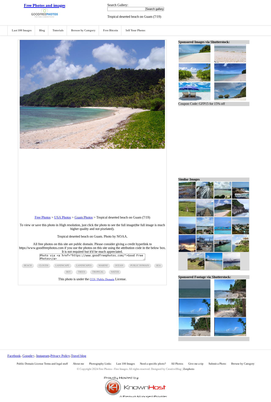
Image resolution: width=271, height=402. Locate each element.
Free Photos (43, 217)
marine (103, 265)
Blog (42, 30)
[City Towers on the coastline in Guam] (222, 197)
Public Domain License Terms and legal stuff (42, 363)
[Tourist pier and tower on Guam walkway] (204, 215)
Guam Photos (84, 217)
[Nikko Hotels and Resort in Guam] (240, 233)
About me (78, 363)
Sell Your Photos (135, 30)
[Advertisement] (92, 178)
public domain (139, 265)
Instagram (42, 356)
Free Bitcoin (110, 30)
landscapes (83, 265)
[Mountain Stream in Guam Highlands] (187, 215)
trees (81, 272)
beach (28, 265)
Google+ (28, 356)
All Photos (177, 363)
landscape (62, 265)
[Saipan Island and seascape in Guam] (222, 233)
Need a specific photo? (153, 363)
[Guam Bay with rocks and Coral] (187, 197)
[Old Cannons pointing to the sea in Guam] (196, 268)
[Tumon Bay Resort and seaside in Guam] (204, 233)
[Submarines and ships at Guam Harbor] (222, 251)
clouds (43, 265)
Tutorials (58, 30)
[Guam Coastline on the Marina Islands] (240, 197)
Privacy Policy (60, 356)
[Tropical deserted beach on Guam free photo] (92, 147)
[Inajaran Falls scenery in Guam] (204, 197)
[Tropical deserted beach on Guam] (222, 215)
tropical (98, 272)
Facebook (14, 356)
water (115, 272)
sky (68, 272)
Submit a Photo (217, 363)
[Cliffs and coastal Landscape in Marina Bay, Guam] (240, 215)
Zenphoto (188, 369)
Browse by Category (83, 30)
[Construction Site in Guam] (204, 251)
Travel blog (78, 356)
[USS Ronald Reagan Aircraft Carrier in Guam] (231, 268)
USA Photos (62, 217)
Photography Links (100, 363)
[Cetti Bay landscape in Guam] (187, 233)
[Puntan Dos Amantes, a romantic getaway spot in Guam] (240, 251)
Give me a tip (195, 363)
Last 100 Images (22, 30)
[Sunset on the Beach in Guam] (187, 251)
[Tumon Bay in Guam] (213, 268)
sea (158, 265)
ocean (119, 265)
